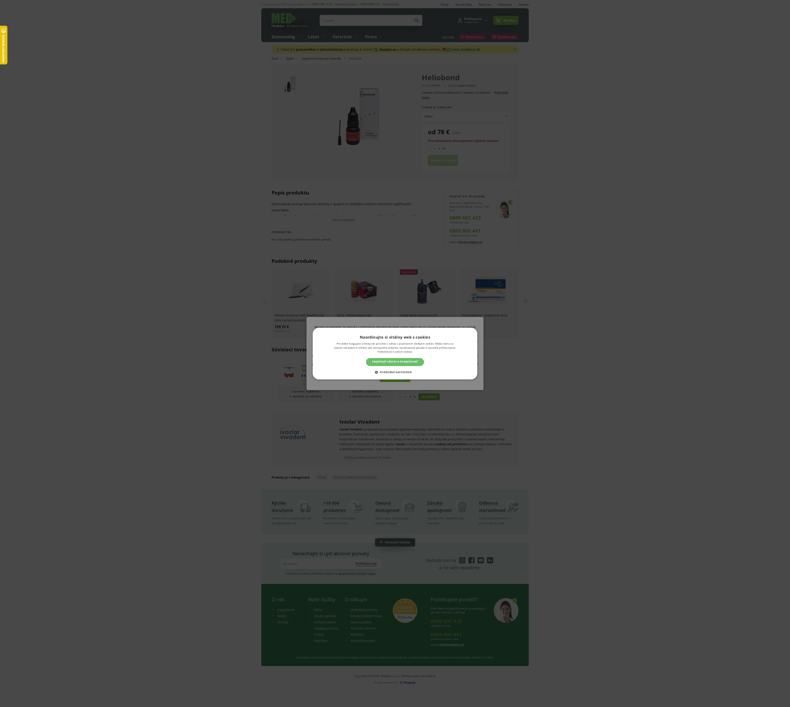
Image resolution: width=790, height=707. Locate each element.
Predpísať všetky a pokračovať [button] (395, 362)
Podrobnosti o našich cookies (395, 352)
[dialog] (395, 353)
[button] (395, 372)
